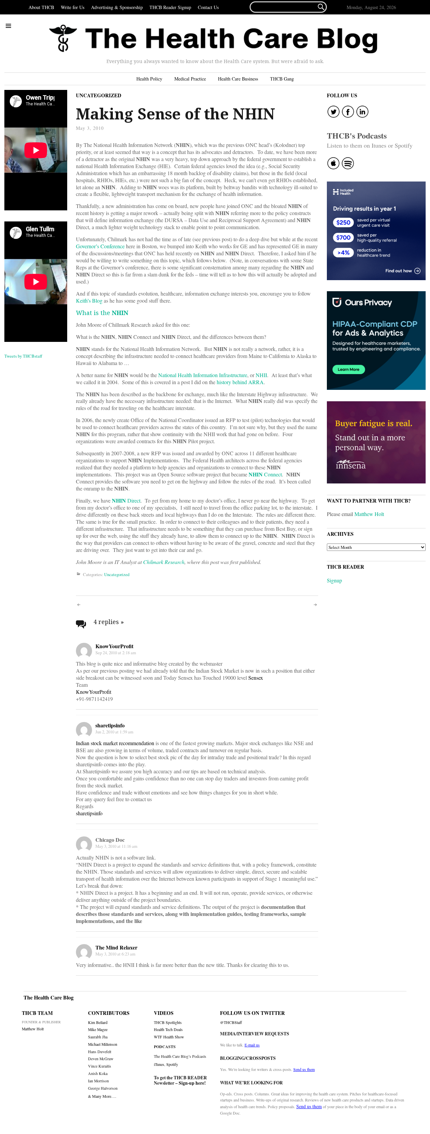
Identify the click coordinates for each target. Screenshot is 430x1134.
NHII (261, 374)
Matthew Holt (369, 513)
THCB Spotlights (168, 1022)
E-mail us (252, 1044)
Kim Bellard (98, 1022)
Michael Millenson (102, 1044)
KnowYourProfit (114, 646)
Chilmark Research (163, 561)
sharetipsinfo (110, 725)
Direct (126, 500)
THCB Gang (282, 78)
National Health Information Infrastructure (202, 374)
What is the (102, 313)
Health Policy (149, 78)
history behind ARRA (240, 381)
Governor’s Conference (100, 246)
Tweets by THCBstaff (23, 356)
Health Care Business (238, 78)
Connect (265, 474)
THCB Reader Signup (170, 7)
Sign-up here (191, 1083)
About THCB (41, 7)
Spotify (172, 1064)
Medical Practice (190, 78)
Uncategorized (98, 95)
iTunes (159, 1064)
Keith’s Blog (89, 300)
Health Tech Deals (168, 1029)
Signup (334, 580)
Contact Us (208, 7)
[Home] (213, 39)
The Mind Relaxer (116, 947)
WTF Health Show (169, 1036)
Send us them (304, 1069)
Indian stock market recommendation (116, 742)
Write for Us (72, 7)
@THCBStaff (231, 1022)
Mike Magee (98, 1029)
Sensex (255, 677)
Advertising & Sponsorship (117, 7)
